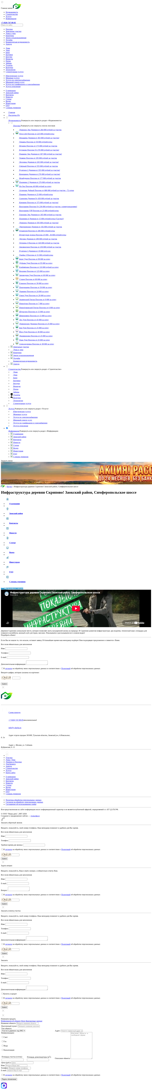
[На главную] (3, 487)
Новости (9, 97)
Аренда (9, 44)
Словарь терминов (13, 108)
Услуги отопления (13, 86)
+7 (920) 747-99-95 (16, 720)
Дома (8, 48)
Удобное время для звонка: (12, 845)
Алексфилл (35, 816)
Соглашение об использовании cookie (21, 804)
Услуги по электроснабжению (18, 80)
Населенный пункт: (9, 1026)
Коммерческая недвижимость (18, 42)
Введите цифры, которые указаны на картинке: (20, 673)
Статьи (8, 99)
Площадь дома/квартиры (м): (39, 1057)
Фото (23, 1021)
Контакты (10, 95)
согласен (8, 668)
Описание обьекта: (62, 1058)
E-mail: (3, 657)
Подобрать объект (15, 589)
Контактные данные (34, 1021)
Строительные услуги (15, 72)
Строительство (12, 14)
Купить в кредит (10, 994)
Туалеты (9, 65)
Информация (11, 19)
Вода (6, 1046)
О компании (11, 91)
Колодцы (9, 67)
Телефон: (4, 653)
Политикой (65, 668)
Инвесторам (11, 103)
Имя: (3, 648)
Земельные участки (13, 31)
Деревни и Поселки (14, 762)
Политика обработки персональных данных (23, 800)
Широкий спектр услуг (15, 82)
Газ (5, 1041)
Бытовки (9, 55)
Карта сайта (10, 773)
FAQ (8, 106)
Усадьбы (9, 40)
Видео (8, 101)
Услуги (8, 16)
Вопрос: (4, 890)
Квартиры (10, 36)
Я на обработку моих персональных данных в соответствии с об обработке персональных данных (51, 668)
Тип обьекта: (6, 1028)
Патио (8, 61)
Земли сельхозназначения (16, 38)
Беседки (9, 57)
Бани (8, 52)
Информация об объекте (11, 1021)
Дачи (8, 50)
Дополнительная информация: (13, 664)
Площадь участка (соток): (12, 1057)
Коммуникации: (7, 1033)
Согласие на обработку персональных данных (24, 802)
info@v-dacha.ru (15, 728)
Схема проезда (14, 712)
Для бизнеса (11, 764)
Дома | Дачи (10, 760)
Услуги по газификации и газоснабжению (23, 84)
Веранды (9, 59)
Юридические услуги (14, 76)
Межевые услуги (12, 78)
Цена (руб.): (6, 1063)
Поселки (9, 29)
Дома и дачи (11, 33)
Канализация (9, 1050)
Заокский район (12, 93)
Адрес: (57, 1031)
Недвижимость (12, 12)
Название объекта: (8, 1023)
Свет (6, 1037)
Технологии (10, 70)
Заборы (9, 63)
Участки (9, 758)
